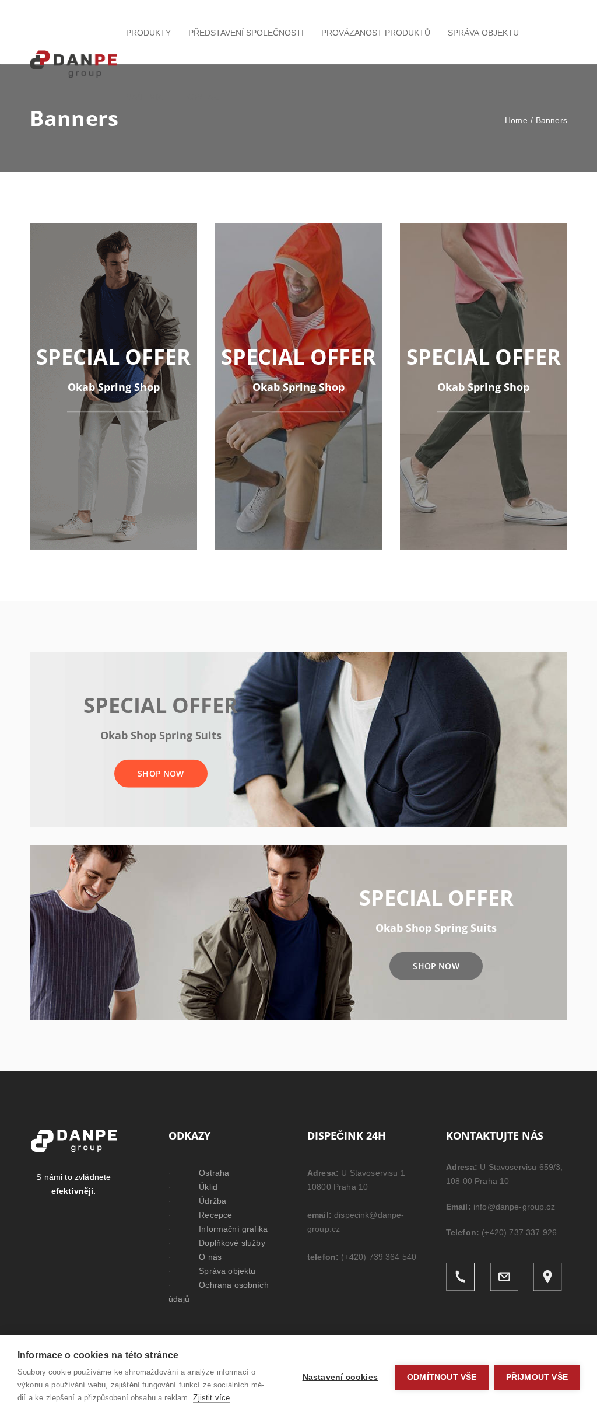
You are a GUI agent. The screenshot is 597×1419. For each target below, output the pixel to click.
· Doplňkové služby (216, 1242)
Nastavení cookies (340, 1377)
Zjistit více (211, 1397)
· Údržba (197, 1200)
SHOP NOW (161, 772)
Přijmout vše (537, 1377)
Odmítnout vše (442, 1377)
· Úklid (192, 1186)
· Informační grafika (218, 1228)
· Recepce (200, 1214)
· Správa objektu (211, 1270)
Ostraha (214, 1172)
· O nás (195, 1256)
